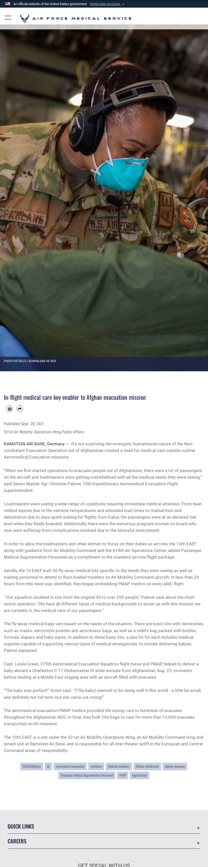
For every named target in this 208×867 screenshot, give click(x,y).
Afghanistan (139, 775)
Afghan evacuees (175, 766)
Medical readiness (119, 766)
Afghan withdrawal (147, 766)
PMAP (122, 775)
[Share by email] (19, 408)
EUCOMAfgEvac (32, 766)
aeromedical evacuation (70, 766)
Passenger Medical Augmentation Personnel (87, 775)
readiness (96, 766)
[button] (108, 4)
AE (48, 766)
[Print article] (9, 408)
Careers (17, 841)
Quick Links (21, 826)
